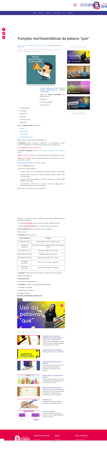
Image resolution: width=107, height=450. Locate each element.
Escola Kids (70, 13)
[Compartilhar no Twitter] (3, 33)
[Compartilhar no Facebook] (3, 29)
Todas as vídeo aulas (78, 113)
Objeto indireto (24, 134)
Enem (64, 13)
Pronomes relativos (49, 411)
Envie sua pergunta (80, 439)
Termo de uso (58, 439)
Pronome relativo (23, 163)
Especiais (48, 13)
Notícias (34, 13)
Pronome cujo (47, 400)
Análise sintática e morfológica (52, 350)
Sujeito (22, 128)
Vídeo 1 (20, 299)
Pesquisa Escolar (56, 13)
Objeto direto (23, 131)
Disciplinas (41, 13)
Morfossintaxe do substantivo (52, 387)
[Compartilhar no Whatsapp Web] (3, 37)
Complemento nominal (26, 137)
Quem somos (37, 439)
